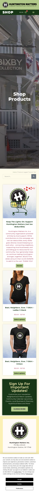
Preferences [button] (29, 474)
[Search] (33, 176)
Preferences (19, 488)
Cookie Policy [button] (18, 472)
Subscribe (20, 409)
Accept (19, 479)
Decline (19, 484)
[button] (33, 12)
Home (14, 172)
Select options (19, 319)
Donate (19, 266)
